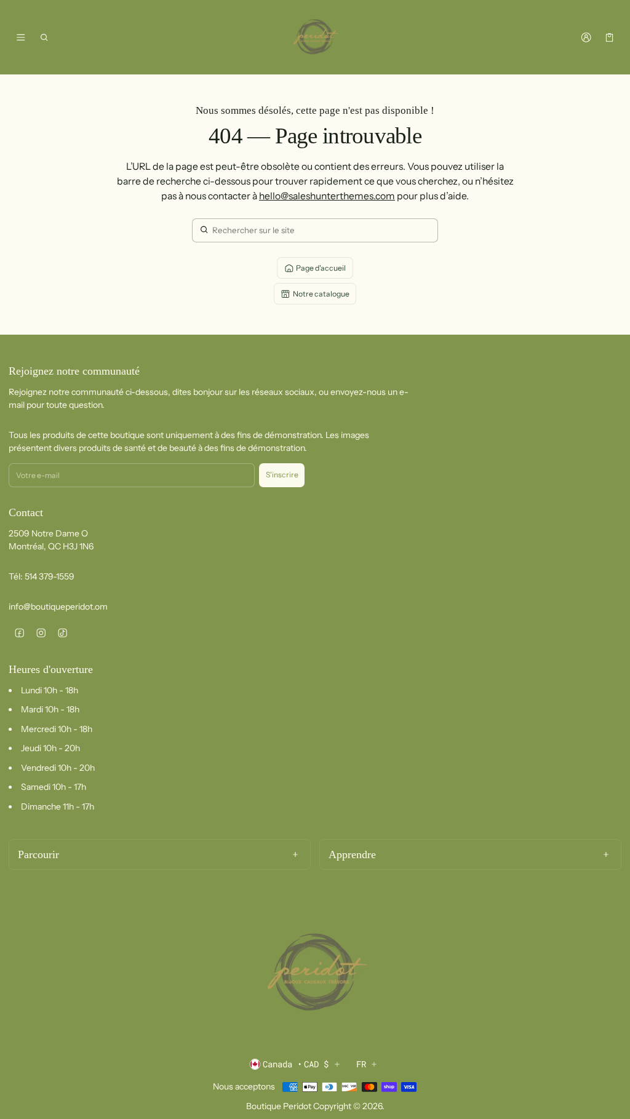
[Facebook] (19, 632)
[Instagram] (41, 632)
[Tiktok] (62, 632)
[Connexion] (586, 37)
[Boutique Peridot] (315, 37)
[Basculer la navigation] (21, 37)
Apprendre (352, 854)
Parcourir (38, 854)
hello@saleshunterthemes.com (327, 196)
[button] (45, 37)
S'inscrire (282, 474)
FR (361, 1064)
